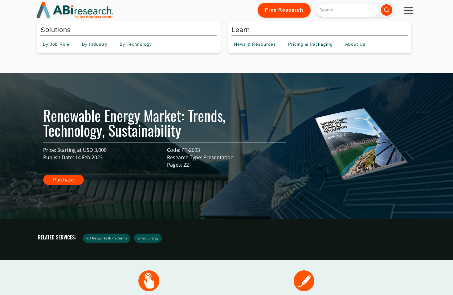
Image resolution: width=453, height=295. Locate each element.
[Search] (386, 10)
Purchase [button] (63, 179)
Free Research (284, 10)
